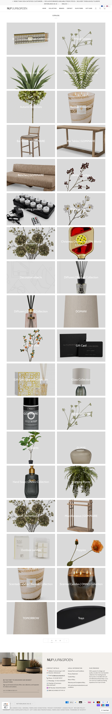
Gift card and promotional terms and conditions (49, 710)
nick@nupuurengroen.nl (58, 675)
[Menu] (9, 703)
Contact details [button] (53, 668)
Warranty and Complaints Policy (76, 682)
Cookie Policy (71, 676)
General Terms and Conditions (76, 671)
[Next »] (66, 640)
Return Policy (71, 679)
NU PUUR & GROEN (11, 708)
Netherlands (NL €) (50, 4)
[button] (52, 8)
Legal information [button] (75, 668)
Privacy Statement (73, 674)
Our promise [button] (94, 668)
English (64, 4)
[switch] (6, 707)
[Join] (37, 690)
